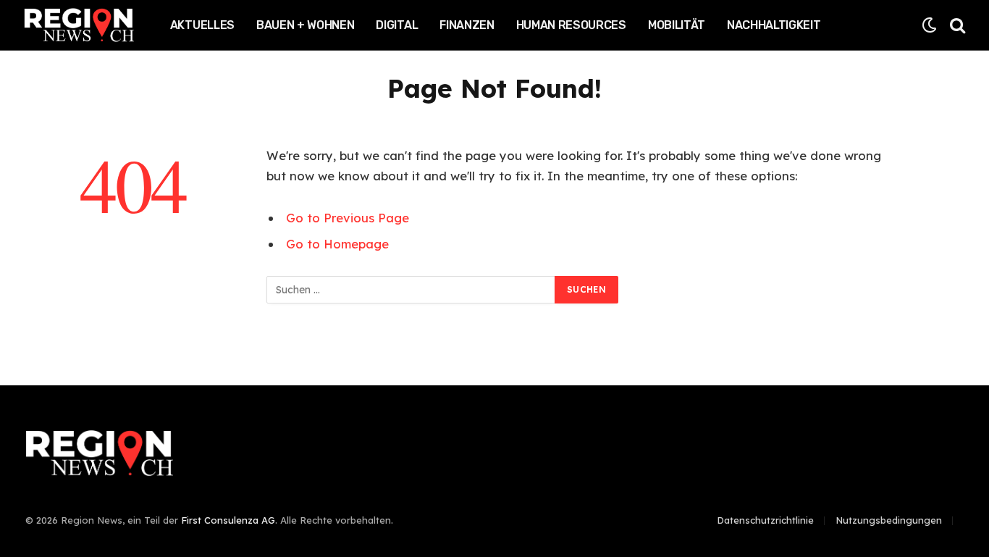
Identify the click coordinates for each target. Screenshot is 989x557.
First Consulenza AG (228, 520)
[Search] (956, 25)
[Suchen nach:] (411, 289)
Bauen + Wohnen (305, 25)
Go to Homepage (337, 243)
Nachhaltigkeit (774, 25)
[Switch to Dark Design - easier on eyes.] (929, 25)
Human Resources (571, 25)
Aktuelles (202, 25)
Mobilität (676, 25)
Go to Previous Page (347, 217)
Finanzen (466, 25)
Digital (397, 25)
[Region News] (79, 25)
